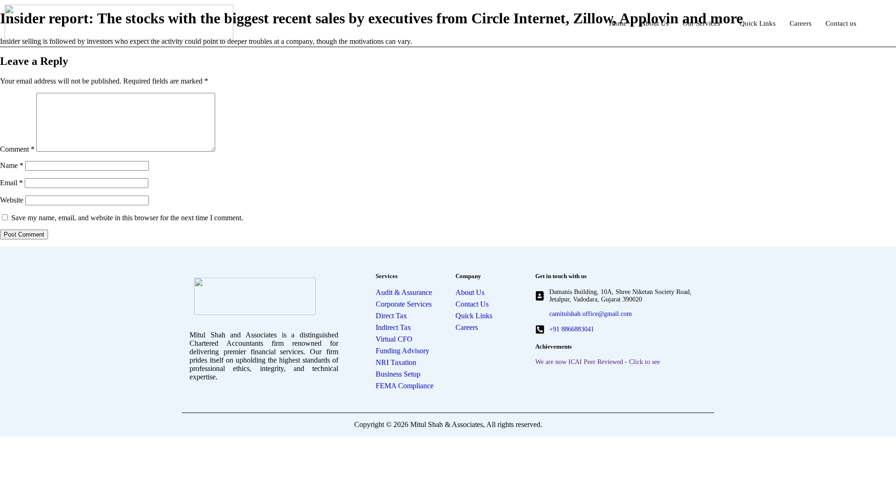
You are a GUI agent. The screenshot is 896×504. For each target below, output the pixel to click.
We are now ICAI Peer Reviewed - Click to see (597, 361)
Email (11, 183)
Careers (801, 23)
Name (11, 165)
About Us (655, 23)
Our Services (701, 23)
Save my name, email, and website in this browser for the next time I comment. (127, 218)
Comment (17, 149)
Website (11, 200)
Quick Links (758, 23)
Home (618, 23)
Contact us (841, 23)
